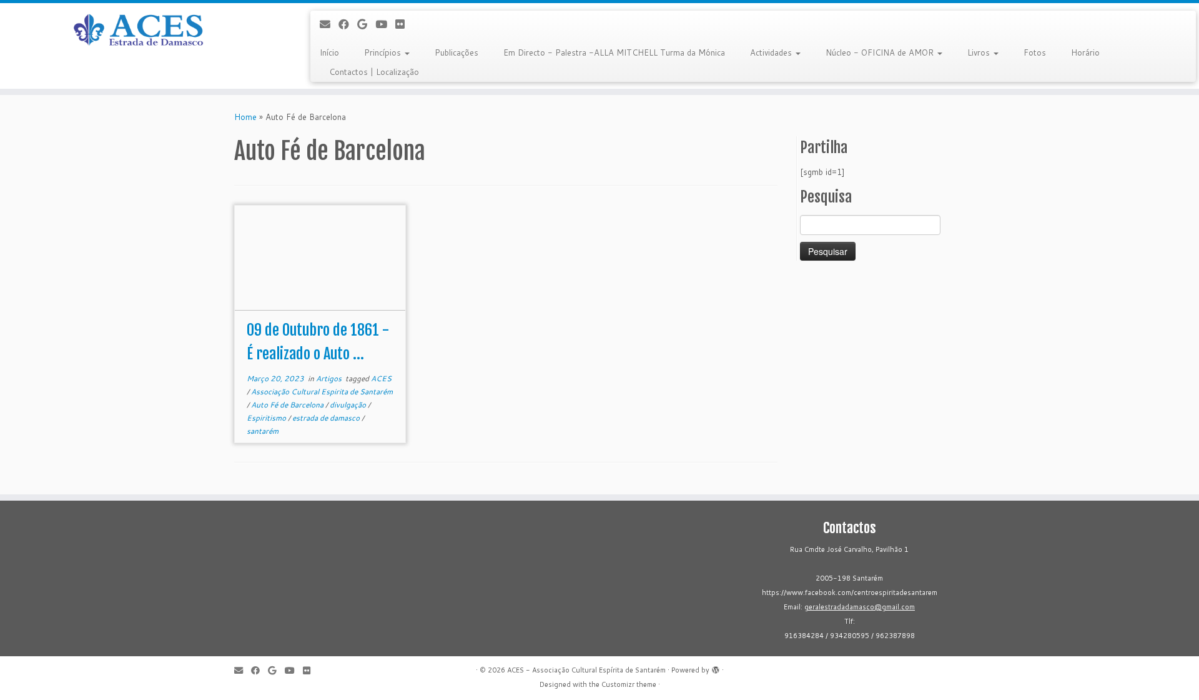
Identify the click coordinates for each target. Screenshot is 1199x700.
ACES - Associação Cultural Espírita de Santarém (586, 670)
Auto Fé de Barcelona (288, 404)
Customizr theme (628, 684)
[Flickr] (404, 24)
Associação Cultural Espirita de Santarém (322, 391)
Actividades (772, 52)
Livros (979, 52)
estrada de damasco (327, 417)
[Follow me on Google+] (366, 24)
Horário (1085, 52)
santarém (263, 431)
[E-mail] (329, 24)
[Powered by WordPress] (715, 667)
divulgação (349, 404)
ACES (381, 378)
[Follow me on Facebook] (347, 24)
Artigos (329, 378)
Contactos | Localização (374, 72)
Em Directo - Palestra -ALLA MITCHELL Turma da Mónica (614, 52)
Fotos (1035, 52)
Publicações (456, 52)
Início (329, 52)
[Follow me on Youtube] (385, 24)
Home (245, 116)
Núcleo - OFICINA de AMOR (881, 52)
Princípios (383, 52)
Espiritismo (267, 417)
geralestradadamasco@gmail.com (859, 607)
